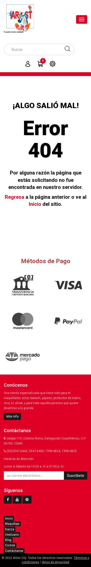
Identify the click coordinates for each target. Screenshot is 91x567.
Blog (8, 540)
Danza (9, 529)
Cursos (10, 545)
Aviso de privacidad (55, 562)
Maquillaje (12, 524)
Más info (12, 416)
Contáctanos (14, 551)
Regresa (14, 197)
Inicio (35, 204)
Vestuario (12, 534)
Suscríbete (75, 476)
